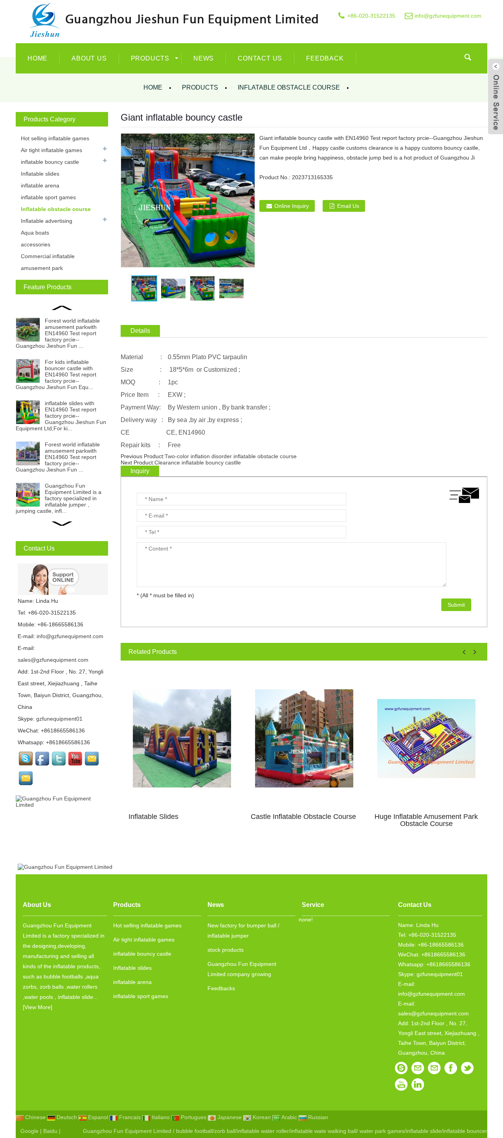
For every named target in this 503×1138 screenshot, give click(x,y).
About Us (89, 58)
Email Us (348, 206)
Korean (261, 1117)
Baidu (50, 1131)
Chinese (35, 1117)
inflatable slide (423, 1131)
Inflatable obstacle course (289, 87)
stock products (225, 950)
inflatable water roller (263, 1131)
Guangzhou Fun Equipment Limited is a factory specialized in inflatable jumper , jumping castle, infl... (58, 498)
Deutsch (66, 1117)
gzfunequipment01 (59, 719)
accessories (35, 244)
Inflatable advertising (46, 221)
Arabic (288, 1117)
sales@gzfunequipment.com (53, 660)
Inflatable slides (40, 174)
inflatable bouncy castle (50, 162)
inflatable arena (40, 185)
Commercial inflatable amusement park (48, 262)
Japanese (229, 1117)
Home (38, 58)
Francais (129, 1117)
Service (313, 904)
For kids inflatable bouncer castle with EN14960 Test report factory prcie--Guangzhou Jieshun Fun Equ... (56, 374)
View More (37, 1007)
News (203, 58)
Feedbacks (221, 988)
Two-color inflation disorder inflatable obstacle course (231, 456)
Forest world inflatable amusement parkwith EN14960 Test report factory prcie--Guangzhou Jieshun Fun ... (58, 333)
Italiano (160, 1117)
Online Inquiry (291, 206)
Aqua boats (35, 232)
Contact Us (260, 58)
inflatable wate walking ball (323, 1131)
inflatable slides (153, 816)
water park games (381, 1131)
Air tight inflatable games (51, 150)
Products (150, 58)
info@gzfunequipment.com (448, 16)
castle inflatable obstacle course (303, 816)
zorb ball (224, 1131)
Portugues (192, 1117)
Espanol (97, 1117)
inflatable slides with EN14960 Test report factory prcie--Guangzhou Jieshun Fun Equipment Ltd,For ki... (61, 415)
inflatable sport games (48, 197)
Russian (317, 1117)
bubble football (194, 1131)
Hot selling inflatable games (55, 138)
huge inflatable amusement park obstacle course (426, 820)
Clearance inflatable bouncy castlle (197, 462)
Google (29, 1131)
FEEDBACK (324, 58)
